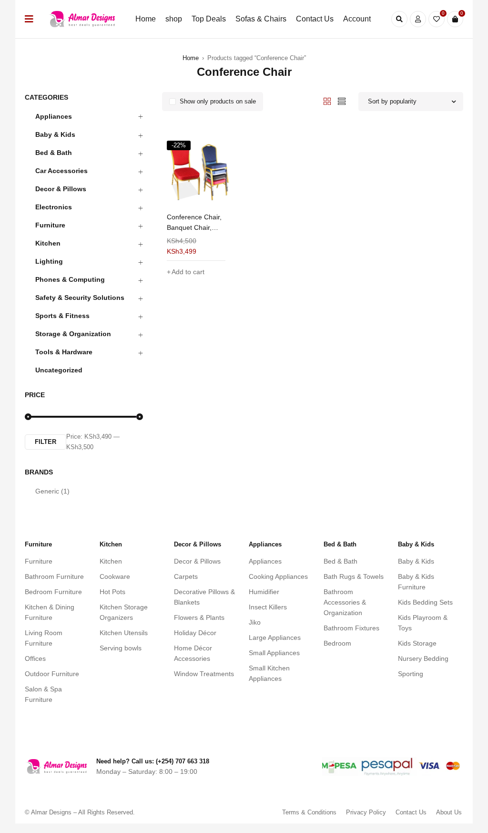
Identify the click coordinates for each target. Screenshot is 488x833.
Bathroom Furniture (54, 576)
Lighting (49, 261)
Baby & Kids (55, 134)
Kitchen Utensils (124, 633)
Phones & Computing (70, 279)
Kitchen (48, 243)
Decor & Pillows (60, 189)
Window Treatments (204, 674)
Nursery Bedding (423, 658)
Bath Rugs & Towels (354, 576)
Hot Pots (112, 592)
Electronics (53, 207)
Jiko (255, 622)
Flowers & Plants (199, 617)
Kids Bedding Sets (425, 602)
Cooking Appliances (278, 576)
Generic (52, 491)
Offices (35, 658)
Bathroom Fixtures (351, 628)
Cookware (115, 576)
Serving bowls (121, 648)
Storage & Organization (73, 334)
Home (191, 58)
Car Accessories (61, 171)
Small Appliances (274, 653)
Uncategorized (58, 370)
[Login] (418, 19)
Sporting (410, 674)
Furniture (50, 225)
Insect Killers (268, 607)
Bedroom (337, 643)
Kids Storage (417, 643)
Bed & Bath (53, 152)
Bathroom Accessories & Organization (345, 602)
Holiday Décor (195, 633)
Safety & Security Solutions (79, 297)
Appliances (53, 116)
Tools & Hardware (63, 352)
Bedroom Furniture (53, 592)
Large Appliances (275, 637)
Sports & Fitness (62, 315)
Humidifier (264, 592)
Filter (45, 441)
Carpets (186, 576)
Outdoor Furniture (52, 674)
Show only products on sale (218, 101)
